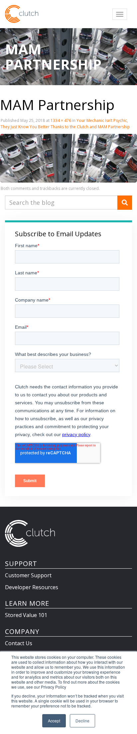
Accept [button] (54, 720)
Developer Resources (31, 587)
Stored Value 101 (26, 615)
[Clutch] (21, 14)
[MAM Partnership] (68, 157)
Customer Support (28, 575)
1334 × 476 (61, 120)
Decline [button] (82, 720)
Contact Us (18, 643)
